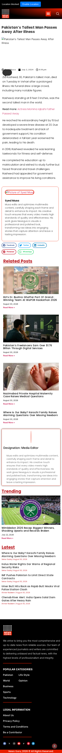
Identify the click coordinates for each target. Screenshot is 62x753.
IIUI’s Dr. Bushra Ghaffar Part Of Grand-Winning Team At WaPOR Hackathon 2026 (30, 298)
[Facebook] (4, 743)
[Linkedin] (33, 743)
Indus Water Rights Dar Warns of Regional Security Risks (28, 565)
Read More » (9, 307)
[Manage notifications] (54, 746)
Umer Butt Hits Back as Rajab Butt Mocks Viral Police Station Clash (30, 588)
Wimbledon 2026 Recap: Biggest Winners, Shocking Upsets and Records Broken (28, 529)
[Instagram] (14, 743)
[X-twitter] (9, 743)
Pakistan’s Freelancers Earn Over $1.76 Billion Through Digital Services (27, 347)
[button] (48, 13)
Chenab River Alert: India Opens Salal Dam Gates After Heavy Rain (28, 599)
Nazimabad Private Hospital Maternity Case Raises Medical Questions (28, 395)
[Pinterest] (28, 743)
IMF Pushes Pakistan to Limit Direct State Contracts (27, 577)
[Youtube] (19, 743)
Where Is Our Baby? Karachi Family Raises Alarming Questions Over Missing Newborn (30, 414)
